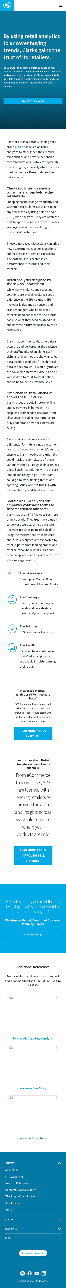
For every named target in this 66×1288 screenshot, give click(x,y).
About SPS (11, 1170)
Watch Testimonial (33, 101)
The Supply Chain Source (20, 1196)
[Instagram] (22, 1273)
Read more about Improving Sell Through (33, 855)
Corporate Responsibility (20, 1189)
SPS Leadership (14, 1176)
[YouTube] (36, 1273)
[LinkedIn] (44, 1273)
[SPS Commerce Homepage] (7, 5)
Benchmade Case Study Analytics (33, 1038)
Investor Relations (16, 1183)
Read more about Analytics (33, 733)
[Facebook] (29, 1273)
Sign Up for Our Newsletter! (33, 1253)
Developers (12, 1203)
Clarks (19, 147)
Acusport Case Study (33, 1138)
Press (8, 1209)
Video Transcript (33, 934)
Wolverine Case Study (33, 1088)
